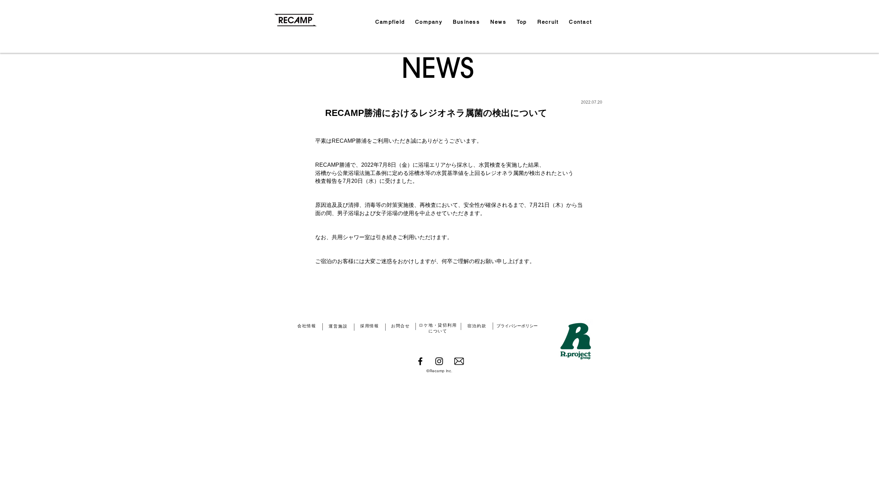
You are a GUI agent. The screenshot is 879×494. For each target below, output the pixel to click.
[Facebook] (420, 361)
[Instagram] (439, 361)
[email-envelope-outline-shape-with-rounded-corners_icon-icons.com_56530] (459, 361)
